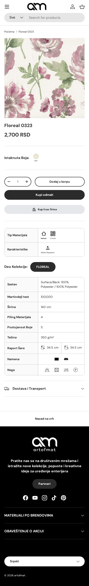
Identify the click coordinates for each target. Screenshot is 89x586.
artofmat (19, 575)
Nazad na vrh (44, 419)
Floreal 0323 (26, 31)
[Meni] (7, 6)
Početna (9, 31)
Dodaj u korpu (59, 182)
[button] (82, 6)
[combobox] (44, 17)
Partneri (44, 484)
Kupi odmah (44, 195)
